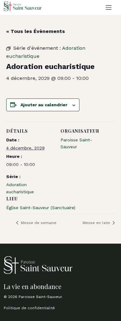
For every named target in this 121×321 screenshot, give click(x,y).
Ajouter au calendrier (43, 104)
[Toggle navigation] (108, 7)
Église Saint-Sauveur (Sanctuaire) (40, 207)
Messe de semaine (38, 223)
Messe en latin (97, 223)
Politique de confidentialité (29, 308)
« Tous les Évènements (35, 31)
